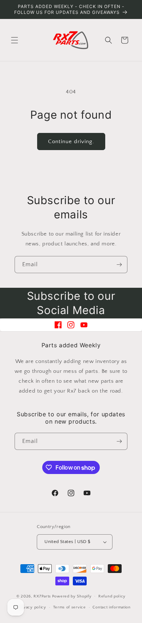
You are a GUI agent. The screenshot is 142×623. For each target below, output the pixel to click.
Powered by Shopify (72, 596)
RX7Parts (42, 596)
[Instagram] (70, 324)
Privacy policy (32, 607)
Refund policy (112, 596)
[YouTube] (83, 324)
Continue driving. (71, 141)
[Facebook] (58, 324)
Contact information (111, 607)
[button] (15, 40)
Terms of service (69, 607)
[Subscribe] (119, 264)
